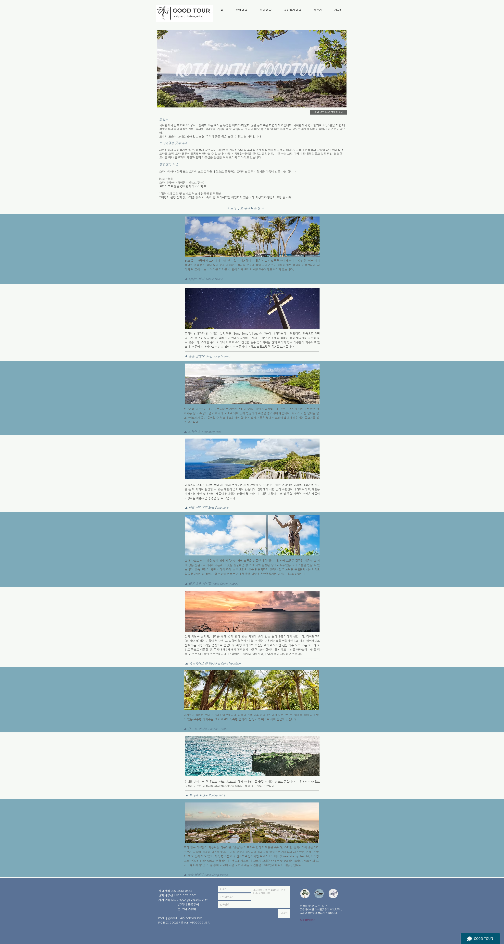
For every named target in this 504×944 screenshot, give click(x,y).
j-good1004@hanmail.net (184, 918)
